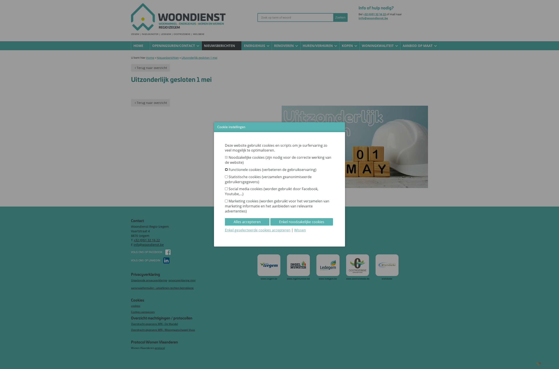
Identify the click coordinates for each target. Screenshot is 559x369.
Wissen (300, 230)
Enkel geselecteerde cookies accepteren (257, 230)
